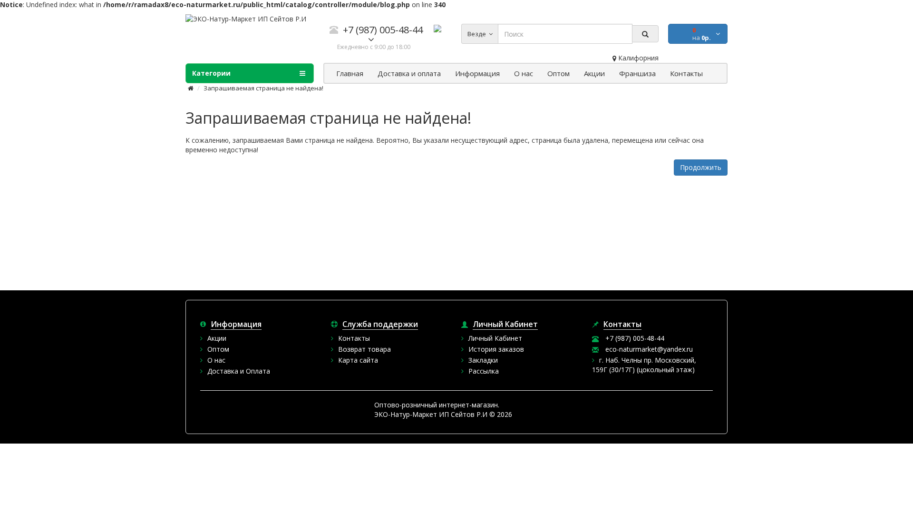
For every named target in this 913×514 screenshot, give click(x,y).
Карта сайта (358, 360)
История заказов (496, 349)
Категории (211, 73)
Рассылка (483, 371)
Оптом (218, 349)
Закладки (483, 360)
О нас (216, 360)
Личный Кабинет (495, 338)
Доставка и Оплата (238, 371)
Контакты (354, 338)
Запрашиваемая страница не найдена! (263, 88)
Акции (216, 338)
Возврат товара (364, 349)
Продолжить (700, 167)
